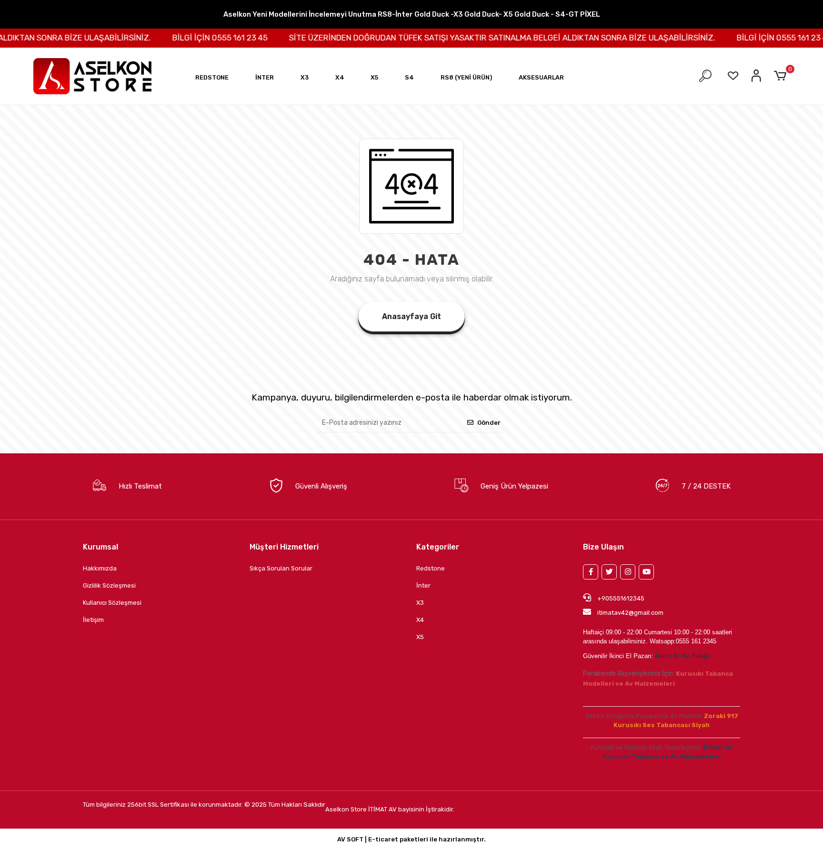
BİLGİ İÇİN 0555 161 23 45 (204, 37)
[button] (211, 77)
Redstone (430, 568)
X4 (420, 619)
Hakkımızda (100, 568)
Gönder (489, 422)
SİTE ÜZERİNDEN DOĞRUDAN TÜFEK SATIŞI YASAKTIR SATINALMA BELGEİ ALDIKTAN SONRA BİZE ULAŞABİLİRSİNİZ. (486, 37)
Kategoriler (437, 546)
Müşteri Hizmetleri (284, 546)
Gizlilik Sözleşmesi (109, 585)
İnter (423, 585)
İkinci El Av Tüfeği (682, 656)
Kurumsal (100, 546)
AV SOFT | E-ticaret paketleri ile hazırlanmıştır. (411, 839)
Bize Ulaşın (603, 546)
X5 (420, 636)
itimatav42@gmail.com (630, 612)
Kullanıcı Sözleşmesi (112, 602)
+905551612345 (620, 598)
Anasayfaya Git (411, 316)
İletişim (93, 619)
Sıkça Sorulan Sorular (281, 568)
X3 (420, 602)
